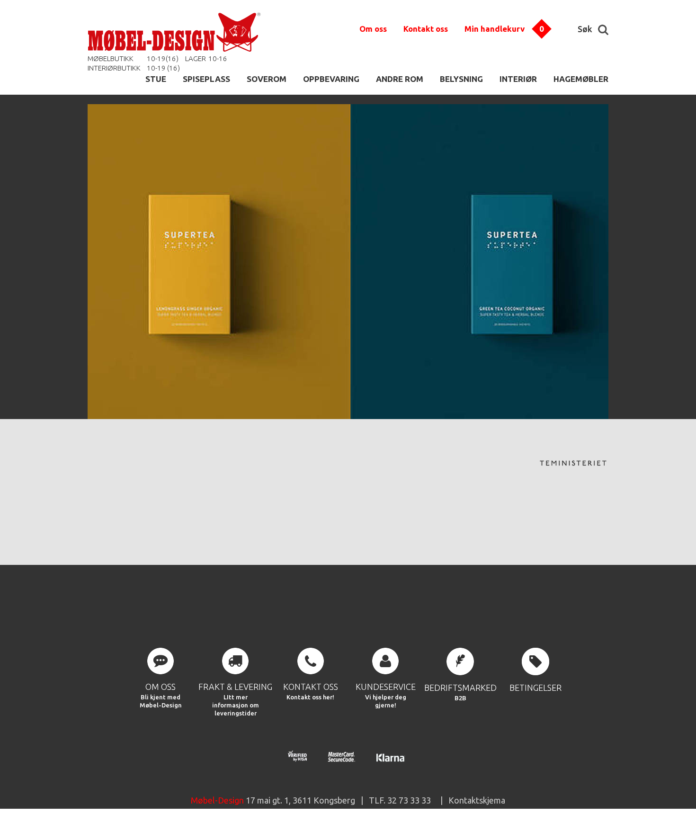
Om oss (373, 28)
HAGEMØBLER (580, 78)
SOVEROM (266, 78)
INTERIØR (518, 78)
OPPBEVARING (331, 78)
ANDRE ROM (399, 78)
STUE (155, 78)
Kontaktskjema (476, 800)
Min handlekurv (494, 28)
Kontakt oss (425, 28)
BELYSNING (461, 78)
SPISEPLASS (206, 78)
